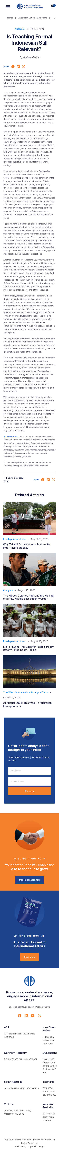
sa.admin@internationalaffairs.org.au (21, 1088)
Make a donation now (29, 880)
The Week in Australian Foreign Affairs (25, 692)
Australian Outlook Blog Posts (32, 18)
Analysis (20, 28)
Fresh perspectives (14, 539)
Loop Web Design (35, 1146)
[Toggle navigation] (8, 6)
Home (10, 18)
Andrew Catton (10, 436)
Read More (29, 957)
